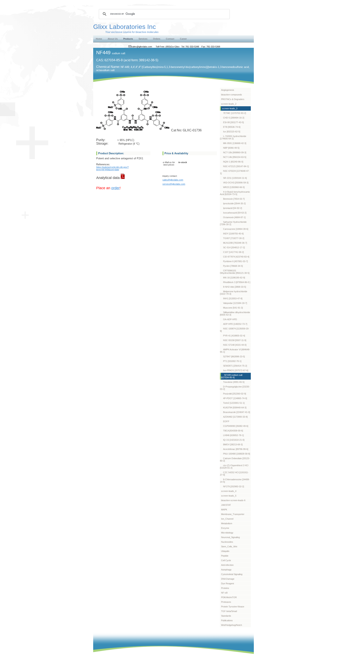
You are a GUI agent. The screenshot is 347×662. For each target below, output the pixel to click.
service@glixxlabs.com (173, 184)
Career (183, 39)
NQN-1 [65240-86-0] (233, 161)
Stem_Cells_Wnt (229, 546)
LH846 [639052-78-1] (233, 435)
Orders (156, 39)
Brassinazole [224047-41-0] (236, 412)
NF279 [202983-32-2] (233, 486)
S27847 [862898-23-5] (234, 356)
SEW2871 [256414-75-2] (235, 366)
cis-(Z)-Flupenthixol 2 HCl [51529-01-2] (234, 466)
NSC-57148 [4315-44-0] (234, 345)
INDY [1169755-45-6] (233, 233)
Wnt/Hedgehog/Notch (231, 625)
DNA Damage (227, 579)
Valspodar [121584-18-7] (235, 303)
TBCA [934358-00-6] (233, 430)
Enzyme (225, 528)
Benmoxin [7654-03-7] (234, 199)
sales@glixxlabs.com (172, 180)
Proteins (225, 588)
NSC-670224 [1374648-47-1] (234, 172)
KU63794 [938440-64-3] (234, 407)
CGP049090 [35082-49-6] (235, 426)
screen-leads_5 (228, 495)
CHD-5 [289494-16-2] (233, 117)
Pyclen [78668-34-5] (233, 266)
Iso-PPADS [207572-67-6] (235, 370)
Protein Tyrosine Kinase (232, 606)
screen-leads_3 (229, 108)
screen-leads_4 (228, 491)
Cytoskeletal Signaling (231, 574)
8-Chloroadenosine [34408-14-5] (235, 480)
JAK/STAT (226, 505)
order (115, 188)
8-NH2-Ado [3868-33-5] (234, 287)
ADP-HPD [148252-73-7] (235, 324)
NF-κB (224, 593)
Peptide (224, 556)
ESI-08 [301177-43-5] (233, 122)
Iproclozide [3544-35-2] (234, 203)
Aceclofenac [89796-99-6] (235, 449)
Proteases (226, 602)
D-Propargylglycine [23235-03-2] (235, 387)
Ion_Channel (227, 519)
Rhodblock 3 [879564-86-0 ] (236, 282)
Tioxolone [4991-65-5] (233, 382)
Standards (226, 616)
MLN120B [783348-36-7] (235, 243)
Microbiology (227, 532)
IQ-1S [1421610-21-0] (233, 440)
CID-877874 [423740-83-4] (236, 256)
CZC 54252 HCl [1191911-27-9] (234, 473)
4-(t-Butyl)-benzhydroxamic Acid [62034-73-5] (235, 193)
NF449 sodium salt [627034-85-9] (231, 376)
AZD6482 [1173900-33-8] (235, 417)
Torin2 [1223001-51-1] (234, 403)
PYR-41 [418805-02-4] (234, 335)
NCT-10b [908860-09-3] (234, 152)
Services (143, 39)
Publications (227, 620)
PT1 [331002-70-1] (232, 361)
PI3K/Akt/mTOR (229, 597)
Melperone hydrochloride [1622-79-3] (233, 292)
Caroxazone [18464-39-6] (235, 229)
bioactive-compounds (231, 94)
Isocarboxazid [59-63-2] (234, 212)
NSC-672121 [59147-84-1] (236, 166)
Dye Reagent (227, 583)
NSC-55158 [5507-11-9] (234, 340)
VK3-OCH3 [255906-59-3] (235, 182)
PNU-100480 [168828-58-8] (236, 454)
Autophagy (226, 569)
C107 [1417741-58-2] (233, 252)
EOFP (226, 421)
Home (99, 39)
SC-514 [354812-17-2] (234, 247)
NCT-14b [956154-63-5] (234, 157)
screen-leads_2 (228, 104)
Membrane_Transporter (232, 514)
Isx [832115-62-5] (231, 131)
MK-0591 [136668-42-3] (234, 143)
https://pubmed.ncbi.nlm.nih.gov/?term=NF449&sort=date (112, 168)
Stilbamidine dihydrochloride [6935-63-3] (235, 313)
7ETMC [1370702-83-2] (234, 113)
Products (128, 39)
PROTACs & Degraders (232, 99)
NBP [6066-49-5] (231, 148)
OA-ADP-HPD (230, 319)
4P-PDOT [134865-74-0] (235, 398)
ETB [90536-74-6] (231, 127)
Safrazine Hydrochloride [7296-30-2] (233, 223)
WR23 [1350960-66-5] (234, 187)
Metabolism (226, 523)
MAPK (224, 509)
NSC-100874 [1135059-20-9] (234, 329)
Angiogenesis (227, 90)
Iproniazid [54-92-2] (232, 208)
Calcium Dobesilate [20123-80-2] (235, 459)
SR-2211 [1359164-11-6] (235, 178)
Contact (170, 39)
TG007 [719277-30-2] (233, 238)
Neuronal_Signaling (230, 537)
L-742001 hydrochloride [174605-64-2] (233, 137)
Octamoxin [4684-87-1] (234, 217)
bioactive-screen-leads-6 (233, 500)
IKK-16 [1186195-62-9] (234, 277)
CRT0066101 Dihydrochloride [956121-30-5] (234, 271)
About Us (113, 39)
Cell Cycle (226, 560)
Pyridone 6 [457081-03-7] (235, 261)
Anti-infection (227, 565)
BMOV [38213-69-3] (233, 444)
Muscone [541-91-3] (233, 307)
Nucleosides (227, 542)
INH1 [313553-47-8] (232, 298)
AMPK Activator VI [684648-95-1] (235, 350)
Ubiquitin (225, 551)
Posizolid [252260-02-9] (234, 393)
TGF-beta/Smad (229, 611)
